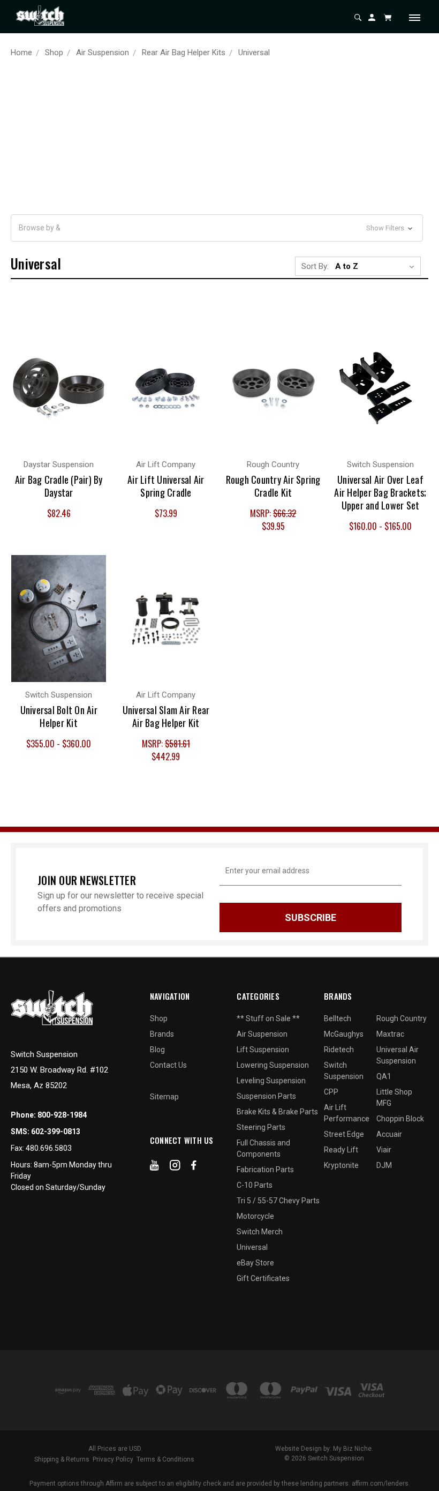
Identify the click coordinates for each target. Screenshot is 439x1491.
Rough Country (401, 1018)
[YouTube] (154, 1167)
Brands (162, 1034)
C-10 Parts (255, 1185)
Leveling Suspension (271, 1080)
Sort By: (315, 266)
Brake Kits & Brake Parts (277, 1111)
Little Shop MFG (394, 1097)
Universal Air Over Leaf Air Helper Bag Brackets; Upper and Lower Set (380, 492)
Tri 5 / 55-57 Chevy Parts (278, 1200)
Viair (383, 1149)
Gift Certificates (263, 1278)
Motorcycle (255, 1216)
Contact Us (168, 1065)
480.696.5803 (49, 1148)
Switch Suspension (344, 1071)
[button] (217, 228)
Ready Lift (341, 1149)
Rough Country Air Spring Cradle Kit (273, 486)
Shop (159, 1018)
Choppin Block (400, 1118)
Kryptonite (341, 1165)
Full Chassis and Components (263, 1148)
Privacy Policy (113, 1459)
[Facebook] (193, 1167)
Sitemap (164, 1096)
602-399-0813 (55, 1131)
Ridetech (339, 1049)
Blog (157, 1049)
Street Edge (344, 1134)
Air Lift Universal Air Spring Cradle (166, 486)
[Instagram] (175, 1167)
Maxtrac (390, 1034)
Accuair (389, 1134)
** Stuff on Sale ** (268, 1018)
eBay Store (255, 1262)
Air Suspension (262, 1034)
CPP (331, 1092)
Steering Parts (261, 1127)
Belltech (337, 1018)
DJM (384, 1165)
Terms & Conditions (165, 1459)
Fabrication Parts (265, 1169)
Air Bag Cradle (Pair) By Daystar (59, 486)
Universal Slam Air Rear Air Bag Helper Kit (166, 716)
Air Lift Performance (346, 1113)
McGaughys (344, 1034)
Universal (252, 1247)
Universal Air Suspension (397, 1055)
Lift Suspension (263, 1049)
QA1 (383, 1076)
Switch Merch (260, 1231)
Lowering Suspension (273, 1065)
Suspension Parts (266, 1096)
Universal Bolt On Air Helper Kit (58, 716)
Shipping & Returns (61, 1459)
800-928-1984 (62, 1115)
